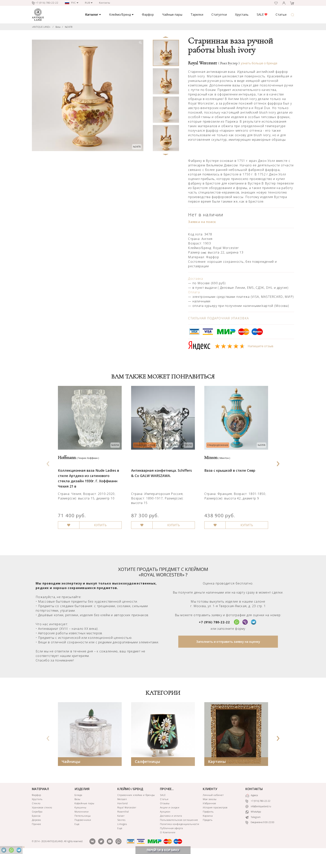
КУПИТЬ (100, 525)
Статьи (281, 14)
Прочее (36, 824)
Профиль (208, 811)
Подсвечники (83, 820)
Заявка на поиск (202, 222)
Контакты (104, 2)
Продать (208, 820)
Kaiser (121, 815)
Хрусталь (241, 14)
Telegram (255, 817)
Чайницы (71, 761)
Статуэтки (219, 14)
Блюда (78, 795)
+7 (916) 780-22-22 (214, 622)
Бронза (36, 815)
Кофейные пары (84, 803)
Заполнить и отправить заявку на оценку (228, 642)
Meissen (122, 799)
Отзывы (165, 803)
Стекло (36, 803)
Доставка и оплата (171, 815)
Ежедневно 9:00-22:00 (262, 822)
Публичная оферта (171, 828)
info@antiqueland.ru (260, 806)
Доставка (195, 278)
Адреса (254, 795)
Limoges (122, 824)
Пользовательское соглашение (179, 820)
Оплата (194, 292)
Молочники (82, 811)
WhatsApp (255, 811)
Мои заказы (210, 799)
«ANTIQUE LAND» (41, 26)
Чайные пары (172, 14)
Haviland (122, 803)
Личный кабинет (213, 795)
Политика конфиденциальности (179, 824)
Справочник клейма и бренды (136, 795)
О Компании (167, 832)
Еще (77, 824)
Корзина (208, 815)
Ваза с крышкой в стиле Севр (229, 470)
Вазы (58, 26)
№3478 (68, 26)
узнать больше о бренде (259, 63)
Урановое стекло (42, 807)
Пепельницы (83, 815)
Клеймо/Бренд (120, 14)
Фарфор (148, 14)
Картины (217, 761)
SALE (260, 14)
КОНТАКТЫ (254, 789)
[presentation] (48, 462)
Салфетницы (147, 761)
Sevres (121, 820)
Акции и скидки (169, 807)
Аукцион (165, 811)
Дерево (36, 820)
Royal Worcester (214, 63)
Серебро (37, 811)
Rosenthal (123, 811)
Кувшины (80, 807)
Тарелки (197, 14)
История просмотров (215, 807)
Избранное (209, 803)
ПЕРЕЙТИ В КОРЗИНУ (163, 850)
